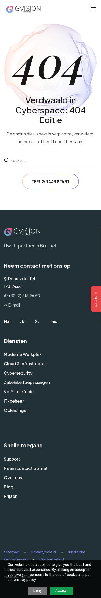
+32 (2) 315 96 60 (22, 295)
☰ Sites (96, 299)
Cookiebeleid (51, 559)
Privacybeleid (43, 551)
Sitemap (11, 551)
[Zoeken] (7, 160)
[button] (7, 321)
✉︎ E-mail (12, 305)
